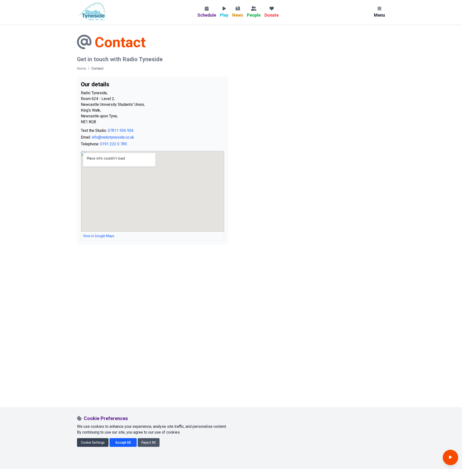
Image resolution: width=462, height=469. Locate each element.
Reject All (148, 442)
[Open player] (450, 457)
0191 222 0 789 (113, 144)
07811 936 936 (121, 130)
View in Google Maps (98, 236)
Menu (379, 15)
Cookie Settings (93, 442)
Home (81, 68)
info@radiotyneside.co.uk (113, 137)
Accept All (123, 442)
